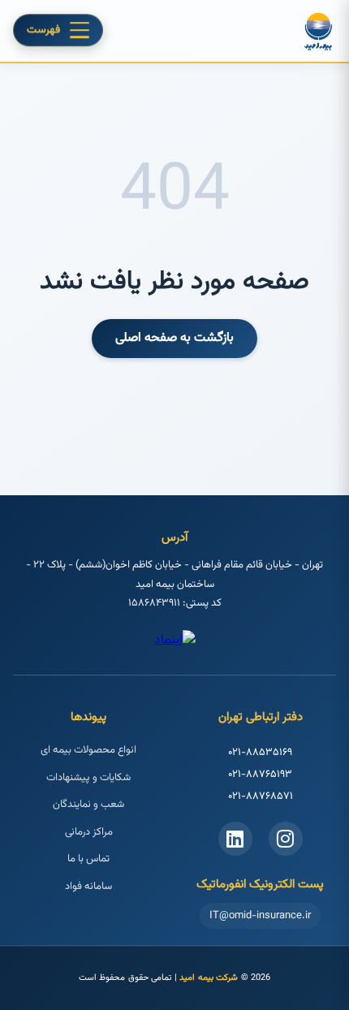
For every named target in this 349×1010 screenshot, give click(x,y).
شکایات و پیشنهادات (88, 778)
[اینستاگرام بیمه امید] (286, 839)
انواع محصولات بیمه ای (88, 750)
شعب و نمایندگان (88, 804)
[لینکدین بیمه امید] (235, 839)
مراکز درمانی (89, 832)
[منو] (79, 31)
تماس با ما (88, 859)
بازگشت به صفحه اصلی (174, 338)
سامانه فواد (88, 886)
